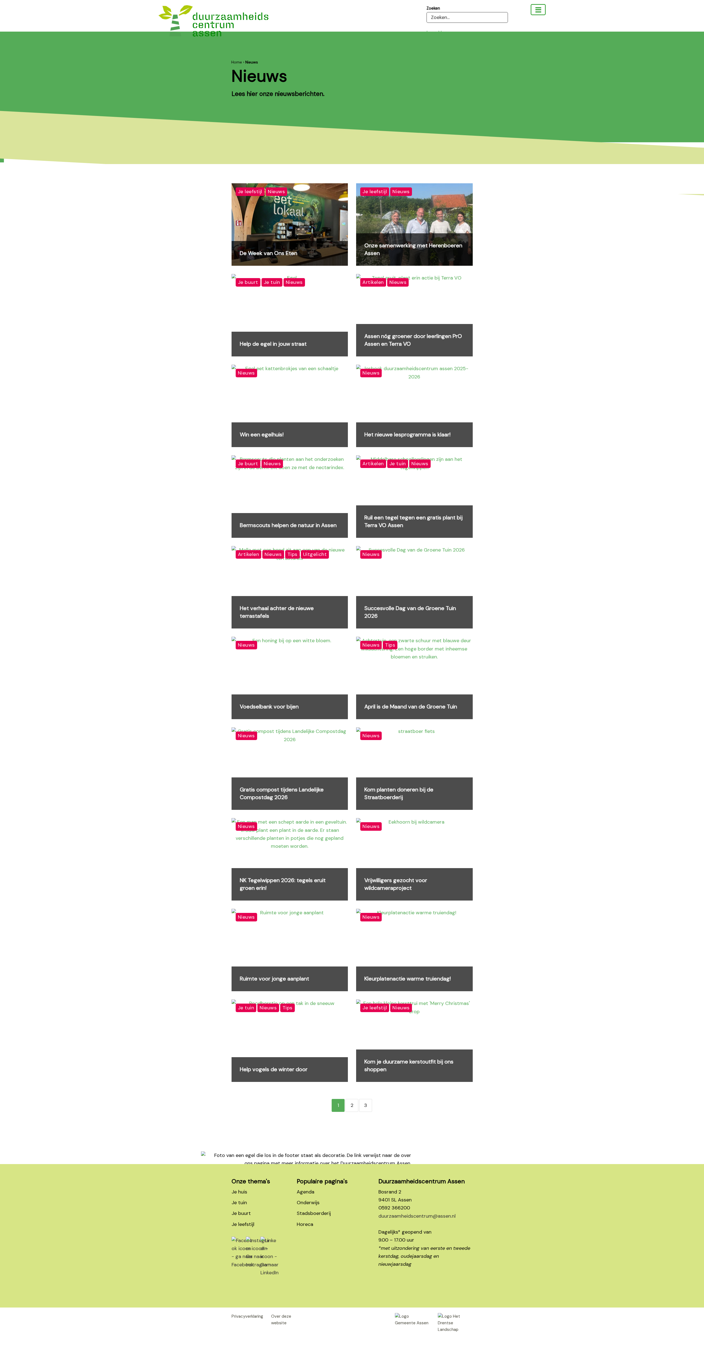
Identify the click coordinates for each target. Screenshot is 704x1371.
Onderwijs (308, 1202)
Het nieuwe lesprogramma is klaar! (407, 434)
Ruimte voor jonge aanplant (274, 978)
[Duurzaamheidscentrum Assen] (538, 9)
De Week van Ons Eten (268, 253)
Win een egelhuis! (262, 434)
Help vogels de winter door (273, 1069)
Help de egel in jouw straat (273, 343)
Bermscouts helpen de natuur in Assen (288, 525)
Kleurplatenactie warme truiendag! (407, 978)
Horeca (305, 1224)
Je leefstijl (243, 1224)
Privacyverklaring (247, 1316)
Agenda (305, 1192)
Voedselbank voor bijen (269, 706)
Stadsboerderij (314, 1213)
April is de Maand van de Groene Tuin (410, 706)
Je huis (239, 1192)
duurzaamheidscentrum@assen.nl (417, 1216)
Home (236, 62)
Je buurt (241, 1213)
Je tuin (239, 1202)
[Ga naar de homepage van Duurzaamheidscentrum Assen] (213, 25)
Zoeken (433, 8)
